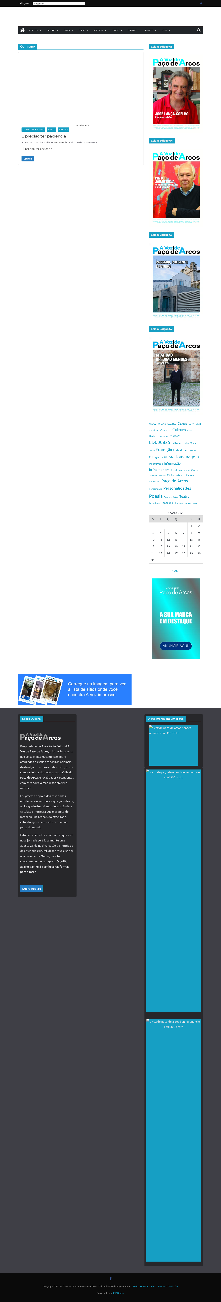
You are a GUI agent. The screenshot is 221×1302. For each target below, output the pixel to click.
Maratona (153, 475)
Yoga (195, 503)
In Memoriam (159, 469)
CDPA (191, 423)
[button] (40, 30)
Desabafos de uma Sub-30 (33, 129)
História (168, 457)
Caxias (182, 423)
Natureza (180, 474)
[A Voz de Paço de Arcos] (22, 30)
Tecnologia (154, 502)
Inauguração (156, 463)
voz (190, 502)
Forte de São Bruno (184, 449)
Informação (172, 463)
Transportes (181, 502)
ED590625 (175, 435)
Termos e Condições (168, 1286)
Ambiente (132, 30)
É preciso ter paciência (44, 136)
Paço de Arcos (174, 480)
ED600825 (159, 442)
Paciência (81, 142)
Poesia (156, 496)
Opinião (51, 129)
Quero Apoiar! (31, 888)
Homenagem (186, 456)
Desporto (98, 30)
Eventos (149, 30)
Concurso (165, 430)
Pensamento (91, 142)
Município (162, 475)
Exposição (164, 449)
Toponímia (167, 502)
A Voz (164, 30)
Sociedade (33, 30)
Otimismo (72, 142)
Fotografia (156, 457)
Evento (152, 450)
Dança (189, 430)
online (152, 481)
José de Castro (190, 469)
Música (170, 474)
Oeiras (190, 474)
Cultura (51, 30)
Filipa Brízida (44, 142)
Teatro (184, 496)
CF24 (198, 423)
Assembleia (171, 424)
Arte (163, 423)
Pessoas (115, 30)
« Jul (175, 570)
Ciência (67, 30)
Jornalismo (176, 469)
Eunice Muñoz (189, 442)
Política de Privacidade (144, 1286)
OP (158, 481)
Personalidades (177, 488)
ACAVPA (154, 423)
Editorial (176, 442)
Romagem (168, 497)
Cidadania (154, 430)
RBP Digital (118, 1292)
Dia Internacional (158, 435)
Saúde (82, 30)
